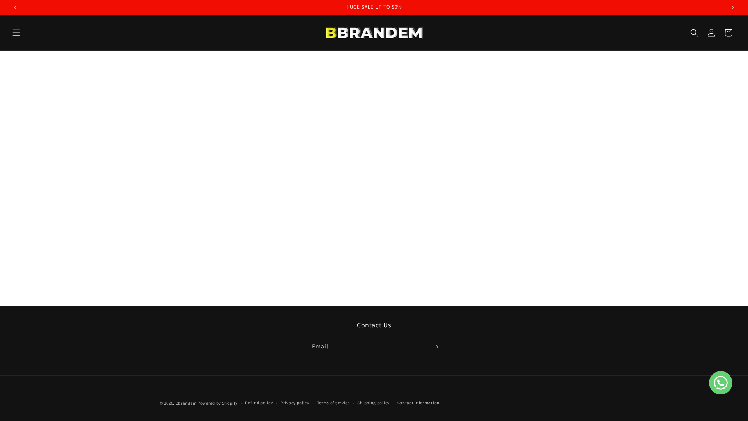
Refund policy (259, 402)
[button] (16, 32)
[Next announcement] (732, 7)
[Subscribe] (435, 347)
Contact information (418, 402)
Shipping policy (373, 402)
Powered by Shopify (218, 403)
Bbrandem (186, 403)
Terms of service (333, 402)
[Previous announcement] (15, 7)
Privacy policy (294, 402)
